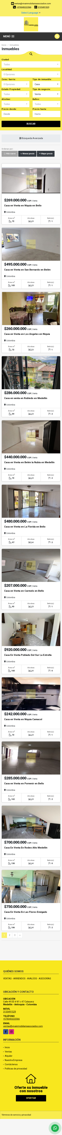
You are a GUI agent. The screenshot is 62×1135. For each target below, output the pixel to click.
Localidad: (7, 69)
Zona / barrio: (9, 79)
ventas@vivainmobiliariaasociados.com (23, 1026)
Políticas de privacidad (16, 1068)
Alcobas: (6, 99)
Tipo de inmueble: (42, 79)
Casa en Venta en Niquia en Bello (22, 205)
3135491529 (43, 7)
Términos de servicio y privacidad (16, 1115)
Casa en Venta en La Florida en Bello (24, 526)
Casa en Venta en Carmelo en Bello (24, 590)
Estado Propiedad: (11, 89)
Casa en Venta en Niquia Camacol (23, 719)
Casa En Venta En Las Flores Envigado (25, 912)
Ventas (8, 1051)
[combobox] (31, 64)
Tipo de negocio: (42, 89)
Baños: (36, 99)
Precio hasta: (40, 109)
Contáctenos (11, 1064)
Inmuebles (14, 45)
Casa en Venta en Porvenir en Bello (24, 783)
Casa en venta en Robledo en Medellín (25, 398)
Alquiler (8, 1056)
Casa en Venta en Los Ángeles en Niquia (27, 334)
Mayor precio (46, 154)
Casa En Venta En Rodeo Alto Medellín (25, 847)
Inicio (4, 45)
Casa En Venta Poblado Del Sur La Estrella (28, 655)
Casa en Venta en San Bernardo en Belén (27, 269)
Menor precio (28, 154)
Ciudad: (5, 60)
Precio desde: (9, 109)
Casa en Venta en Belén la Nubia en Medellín (29, 462)
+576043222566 (24, 7)
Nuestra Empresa (13, 1060)
